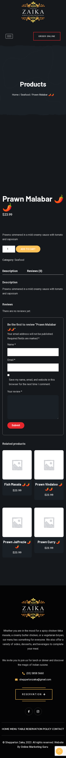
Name (11, 344)
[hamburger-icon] (9, 36)
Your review (14, 391)
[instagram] (38, 711)
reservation (32, 694)
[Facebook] (29, 711)
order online (46, 36)
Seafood (25, 94)
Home (15, 94)
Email (11, 359)
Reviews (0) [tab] (34, 271)
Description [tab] (10, 271)
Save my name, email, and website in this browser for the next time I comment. (32, 382)
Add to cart (28, 249)
